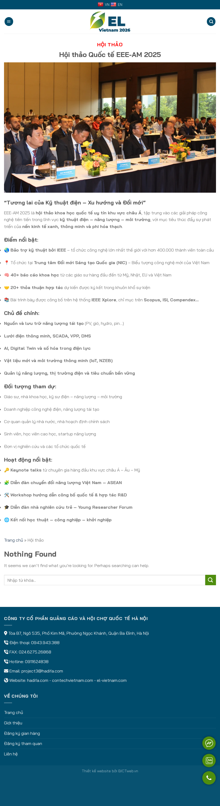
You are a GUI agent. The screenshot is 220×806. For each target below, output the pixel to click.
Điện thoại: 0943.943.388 (34, 642)
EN (120, 4)
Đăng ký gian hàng (22, 733)
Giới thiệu (13, 722)
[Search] (211, 21)
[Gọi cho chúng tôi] (209, 780)
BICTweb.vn (128, 771)
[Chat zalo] (209, 760)
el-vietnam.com (112, 680)
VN (107, 4)
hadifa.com (37, 680)
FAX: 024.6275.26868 (30, 652)
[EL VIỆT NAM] (110, 21)
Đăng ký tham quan (23, 743)
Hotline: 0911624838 (29, 661)
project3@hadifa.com (42, 671)
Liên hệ (11, 753)
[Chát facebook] (209, 743)
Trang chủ (13, 540)
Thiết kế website (96, 771)
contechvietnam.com (72, 680)
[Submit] (210, 580)
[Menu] (9, 21)
